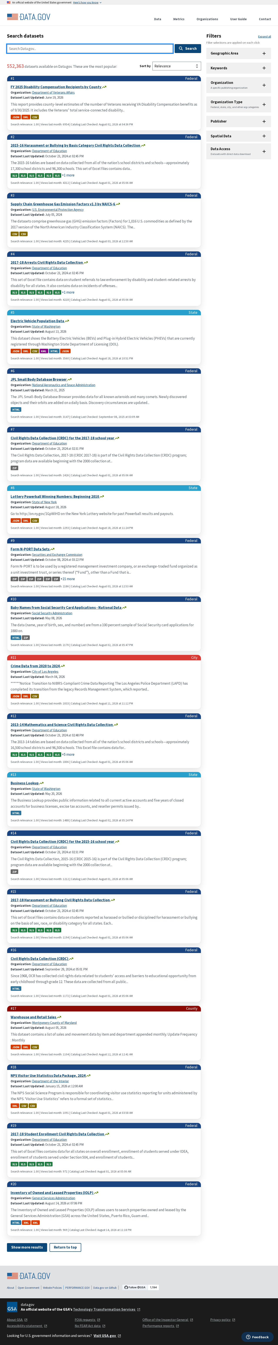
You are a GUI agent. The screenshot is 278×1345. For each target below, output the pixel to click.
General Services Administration (53, 1198)
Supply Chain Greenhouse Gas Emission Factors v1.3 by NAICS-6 (63, 204)
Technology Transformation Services (104, 1309)
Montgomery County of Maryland (54, 1023)
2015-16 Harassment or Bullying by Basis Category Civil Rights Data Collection (76, 145)
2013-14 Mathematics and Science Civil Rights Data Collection (62, 724)
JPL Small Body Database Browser (39, 379)
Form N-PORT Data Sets (30, 549)
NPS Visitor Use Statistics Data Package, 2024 (48, 1075)
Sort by (145, 66)
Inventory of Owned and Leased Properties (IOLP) (52, 1192)
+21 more (68, 578)
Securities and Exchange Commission (57, 555)
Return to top (65, 1247)
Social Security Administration (52, 613)
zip (14, 468)
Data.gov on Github (105, 1288)
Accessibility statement (25, 1325)
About (10, 1288)
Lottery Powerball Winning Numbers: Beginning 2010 (55, 496)
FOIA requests (85, 1319)
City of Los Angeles (45, 671)
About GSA (15, 1319)
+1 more (68, 175)
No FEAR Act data (88, 1325)
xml (25, 117)
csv (34, 117)
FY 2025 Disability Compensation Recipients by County (56, 87)
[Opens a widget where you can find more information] (257, 1337)
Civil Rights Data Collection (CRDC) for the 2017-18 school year (63, 438)
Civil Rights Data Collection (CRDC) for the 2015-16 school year (63, 841)
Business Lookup (25, 783)
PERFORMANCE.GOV (77, 1288)
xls (14, 175)
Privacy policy (220, 1319)
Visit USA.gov (105, 1335)
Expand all (264, 36)
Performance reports (158, 1325)
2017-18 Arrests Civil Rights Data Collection (47, 262)
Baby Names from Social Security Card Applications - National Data (66, 607)
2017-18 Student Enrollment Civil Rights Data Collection (58, 1134)
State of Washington (46, 326)
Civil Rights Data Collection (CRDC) (40, 958)
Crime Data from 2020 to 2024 (35, 666)
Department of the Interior (50, 1081)
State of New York (44, 502)
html (54, 351)
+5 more (68, 754)
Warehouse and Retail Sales (34, 1017)
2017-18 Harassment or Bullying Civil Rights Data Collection (61, 900)
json (15, 117)
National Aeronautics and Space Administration (63, 385)
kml (43, 351)
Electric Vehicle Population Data (38, 321)
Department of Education (49, 151)
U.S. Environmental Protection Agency (58, 210)
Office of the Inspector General (165, 1319)
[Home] (28, 17)
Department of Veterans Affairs (53, 92)
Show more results (27, 1247)
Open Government (28, 1288)
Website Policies (52, 1288)
